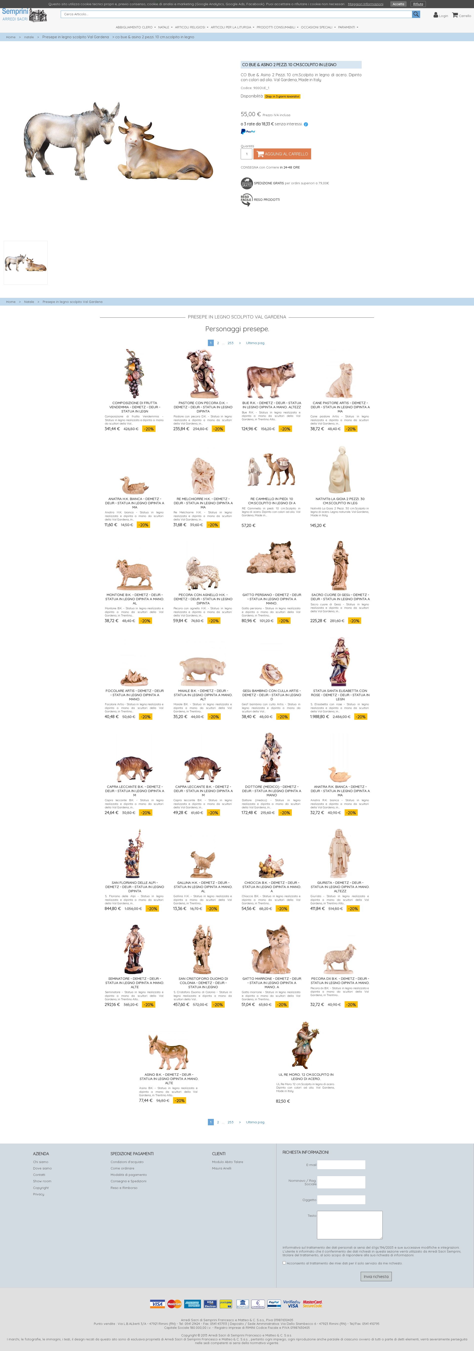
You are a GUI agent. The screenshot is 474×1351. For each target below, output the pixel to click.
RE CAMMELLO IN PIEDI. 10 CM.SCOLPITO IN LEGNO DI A (272, 501)
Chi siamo (40, 1162)
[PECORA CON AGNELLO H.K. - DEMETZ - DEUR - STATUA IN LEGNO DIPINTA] (202, 564)
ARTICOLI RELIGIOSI (190, 27)
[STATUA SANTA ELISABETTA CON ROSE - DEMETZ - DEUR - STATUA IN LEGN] (339, 660)
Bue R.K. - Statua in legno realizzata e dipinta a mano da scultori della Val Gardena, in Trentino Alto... (271, 415)
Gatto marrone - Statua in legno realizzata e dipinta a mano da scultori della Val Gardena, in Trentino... (271, 995)
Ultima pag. (255, 343)
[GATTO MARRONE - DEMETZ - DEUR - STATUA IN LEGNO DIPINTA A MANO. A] (271, 948)
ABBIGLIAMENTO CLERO (135, 27)
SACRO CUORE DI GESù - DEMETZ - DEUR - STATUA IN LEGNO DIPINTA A (340, 596)
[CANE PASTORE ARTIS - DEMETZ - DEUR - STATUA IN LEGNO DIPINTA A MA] (340, 373)
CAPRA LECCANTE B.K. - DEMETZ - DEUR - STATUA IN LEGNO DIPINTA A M (134, 790)
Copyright (41, 1188)
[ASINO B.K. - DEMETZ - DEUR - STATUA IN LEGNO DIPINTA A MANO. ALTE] (169, 1044)
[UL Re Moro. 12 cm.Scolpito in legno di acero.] (305, 1044)
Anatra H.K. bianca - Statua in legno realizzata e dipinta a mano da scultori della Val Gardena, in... (134, 515)
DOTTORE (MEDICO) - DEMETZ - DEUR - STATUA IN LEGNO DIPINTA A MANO (271, 790)
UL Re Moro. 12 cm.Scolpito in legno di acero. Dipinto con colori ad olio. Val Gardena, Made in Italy (305, 1087)
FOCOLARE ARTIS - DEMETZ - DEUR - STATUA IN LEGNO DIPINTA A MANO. (135, 694)
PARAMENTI (347, 27)
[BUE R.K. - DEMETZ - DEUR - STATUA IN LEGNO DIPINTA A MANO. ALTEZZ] (271, 373)
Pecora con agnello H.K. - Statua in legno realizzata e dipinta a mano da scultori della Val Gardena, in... (203, 611)
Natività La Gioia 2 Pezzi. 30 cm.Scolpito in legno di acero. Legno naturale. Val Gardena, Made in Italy (340, 511)
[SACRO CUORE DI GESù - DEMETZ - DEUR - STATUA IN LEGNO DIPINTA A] (340, 564)
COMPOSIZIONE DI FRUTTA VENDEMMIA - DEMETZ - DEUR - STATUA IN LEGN (134, 407)
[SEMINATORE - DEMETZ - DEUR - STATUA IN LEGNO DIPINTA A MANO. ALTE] (134, 948)
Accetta (398, 4)
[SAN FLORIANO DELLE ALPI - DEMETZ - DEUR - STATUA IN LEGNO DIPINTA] (134, 852)
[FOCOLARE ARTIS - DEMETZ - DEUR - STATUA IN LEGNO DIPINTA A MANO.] (134, 660)
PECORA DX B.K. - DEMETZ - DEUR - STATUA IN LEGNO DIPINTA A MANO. (340, 980)
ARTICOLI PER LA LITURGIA (231, 27)
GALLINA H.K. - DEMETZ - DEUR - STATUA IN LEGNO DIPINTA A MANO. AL (203, 886)
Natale (29, 302)
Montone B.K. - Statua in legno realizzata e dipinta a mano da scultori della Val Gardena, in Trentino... (134, 611)
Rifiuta (418, 4)
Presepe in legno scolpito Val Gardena (75, 37)
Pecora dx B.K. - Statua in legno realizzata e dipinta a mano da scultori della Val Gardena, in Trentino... (340, 991)
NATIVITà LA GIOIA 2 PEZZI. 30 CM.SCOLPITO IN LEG (340, 501)
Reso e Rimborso (124, 1188)
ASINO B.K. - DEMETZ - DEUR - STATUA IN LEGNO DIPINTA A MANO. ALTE (169, 1078)
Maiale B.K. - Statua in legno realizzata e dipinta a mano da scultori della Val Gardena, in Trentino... (203, 707)
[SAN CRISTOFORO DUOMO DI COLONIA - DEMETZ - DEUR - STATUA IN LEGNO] (203, 948)
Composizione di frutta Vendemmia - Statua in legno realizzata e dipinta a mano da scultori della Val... (134, 419)
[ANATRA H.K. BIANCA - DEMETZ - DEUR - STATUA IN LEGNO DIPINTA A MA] (134, 469)
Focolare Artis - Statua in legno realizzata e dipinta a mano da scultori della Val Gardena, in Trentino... (134, 707)
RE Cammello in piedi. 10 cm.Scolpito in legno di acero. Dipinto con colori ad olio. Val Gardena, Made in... (271, 511)
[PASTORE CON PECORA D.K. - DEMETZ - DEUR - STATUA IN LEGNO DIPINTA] (203, 373)
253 (231, 343)
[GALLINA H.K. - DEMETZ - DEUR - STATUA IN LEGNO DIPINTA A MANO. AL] (202, 852)
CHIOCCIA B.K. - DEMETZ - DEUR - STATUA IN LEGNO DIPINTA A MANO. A (271, 886)
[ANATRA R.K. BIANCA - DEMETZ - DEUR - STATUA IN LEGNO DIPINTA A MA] (339, 756)
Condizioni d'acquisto (127, 1162)
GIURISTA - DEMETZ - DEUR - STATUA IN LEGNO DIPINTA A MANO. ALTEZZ (340, 886)
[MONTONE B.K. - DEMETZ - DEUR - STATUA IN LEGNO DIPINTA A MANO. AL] (134, 564)
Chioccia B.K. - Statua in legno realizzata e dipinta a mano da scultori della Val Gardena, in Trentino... (271, 899)
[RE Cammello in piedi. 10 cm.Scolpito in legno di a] (271, 469)
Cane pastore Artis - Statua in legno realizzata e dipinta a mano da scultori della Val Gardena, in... (340, 419)
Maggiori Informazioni (365, 4)
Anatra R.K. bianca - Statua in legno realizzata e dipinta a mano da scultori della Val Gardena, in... (340, 803)
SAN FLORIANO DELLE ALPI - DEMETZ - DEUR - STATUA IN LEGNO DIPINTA (134, 886)
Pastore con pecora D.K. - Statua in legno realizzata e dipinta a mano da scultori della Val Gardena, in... (203, 419)
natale (29, 37)
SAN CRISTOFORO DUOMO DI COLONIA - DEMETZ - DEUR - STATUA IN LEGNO (203, 982)
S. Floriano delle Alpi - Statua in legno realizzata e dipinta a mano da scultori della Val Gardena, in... (134, 899)
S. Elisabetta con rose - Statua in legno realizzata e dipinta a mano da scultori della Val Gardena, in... (340, 707)
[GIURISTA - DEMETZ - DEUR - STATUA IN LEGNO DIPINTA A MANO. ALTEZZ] (339, 852)
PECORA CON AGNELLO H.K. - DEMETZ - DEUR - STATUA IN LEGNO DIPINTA (203, 598)
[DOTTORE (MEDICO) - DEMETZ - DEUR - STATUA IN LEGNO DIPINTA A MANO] (271, 756)
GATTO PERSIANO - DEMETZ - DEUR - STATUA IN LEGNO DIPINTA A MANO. (271, 598)
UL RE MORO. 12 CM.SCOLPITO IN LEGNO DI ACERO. (306, 1076)
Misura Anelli (221, 1168)
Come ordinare (122, 1168)
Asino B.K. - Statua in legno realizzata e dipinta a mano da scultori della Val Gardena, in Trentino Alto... (168, 1091)
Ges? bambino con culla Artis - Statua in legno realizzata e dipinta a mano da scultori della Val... (271, 707)
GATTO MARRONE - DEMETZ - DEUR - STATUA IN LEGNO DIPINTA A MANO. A (271, 982)
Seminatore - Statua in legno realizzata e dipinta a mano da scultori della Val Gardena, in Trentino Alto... (134, 995)
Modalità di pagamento (129, 1175)
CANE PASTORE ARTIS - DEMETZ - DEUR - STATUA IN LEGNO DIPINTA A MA (340, 407)
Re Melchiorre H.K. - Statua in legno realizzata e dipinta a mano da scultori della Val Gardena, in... (203, 515)
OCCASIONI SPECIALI (317, 27)
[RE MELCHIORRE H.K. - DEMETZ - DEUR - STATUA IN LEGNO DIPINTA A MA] (203, 469)
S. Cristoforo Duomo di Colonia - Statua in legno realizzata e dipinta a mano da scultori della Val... (203, 995)
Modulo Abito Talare (227, 1162)
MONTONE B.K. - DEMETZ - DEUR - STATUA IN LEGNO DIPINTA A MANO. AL (134, 598)
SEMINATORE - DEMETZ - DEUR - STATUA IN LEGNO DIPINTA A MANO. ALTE (134, 982)
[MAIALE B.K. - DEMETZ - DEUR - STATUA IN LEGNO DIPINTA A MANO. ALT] (202, 660)
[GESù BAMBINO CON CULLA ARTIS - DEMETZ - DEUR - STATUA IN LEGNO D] (271, 660)
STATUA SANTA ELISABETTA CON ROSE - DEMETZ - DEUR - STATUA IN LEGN (340, 694)
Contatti (39, 1175)
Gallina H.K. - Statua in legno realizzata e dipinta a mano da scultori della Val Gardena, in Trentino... (203, 899)
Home (11, 37)
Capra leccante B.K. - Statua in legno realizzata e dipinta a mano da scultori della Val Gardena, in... (134, 803)
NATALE (164, 27)
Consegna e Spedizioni (128, 1181)
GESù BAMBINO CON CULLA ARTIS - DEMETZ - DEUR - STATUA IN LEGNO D (271, 694)
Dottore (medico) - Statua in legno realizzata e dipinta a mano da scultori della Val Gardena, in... (271, 803)
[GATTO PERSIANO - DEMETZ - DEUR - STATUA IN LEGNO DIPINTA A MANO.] (271, 556)
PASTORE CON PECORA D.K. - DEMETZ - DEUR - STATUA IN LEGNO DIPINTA (203, 407)
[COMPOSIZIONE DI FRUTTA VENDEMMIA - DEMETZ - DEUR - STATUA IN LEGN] (134, 373)
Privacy (38, 1194)
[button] (118, 287)
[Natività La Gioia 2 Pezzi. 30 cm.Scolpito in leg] (339, 469)
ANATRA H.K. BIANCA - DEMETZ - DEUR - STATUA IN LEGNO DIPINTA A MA (134, 503)
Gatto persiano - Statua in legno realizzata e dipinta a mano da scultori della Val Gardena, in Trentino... (271, 611)
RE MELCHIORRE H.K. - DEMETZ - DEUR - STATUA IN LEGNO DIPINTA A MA (203, 503)
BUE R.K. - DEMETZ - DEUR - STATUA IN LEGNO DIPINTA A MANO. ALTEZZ (271, 405)
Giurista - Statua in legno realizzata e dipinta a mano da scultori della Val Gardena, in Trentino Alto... (340, 899)
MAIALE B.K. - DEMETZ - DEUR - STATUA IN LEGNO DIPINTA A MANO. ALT (203, 694)
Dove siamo (42, 1168)
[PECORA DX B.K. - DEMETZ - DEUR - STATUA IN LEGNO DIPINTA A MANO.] (339, 948)
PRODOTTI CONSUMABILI (276, 27)
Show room (42, 1181)
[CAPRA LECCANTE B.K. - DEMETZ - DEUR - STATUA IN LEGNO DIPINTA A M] (134, 756)
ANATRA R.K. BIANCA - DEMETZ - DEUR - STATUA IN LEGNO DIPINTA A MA (340, 790)
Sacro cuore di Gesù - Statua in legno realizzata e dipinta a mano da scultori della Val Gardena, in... (340, 607)
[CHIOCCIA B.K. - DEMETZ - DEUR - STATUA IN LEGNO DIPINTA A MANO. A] (271, 852)
